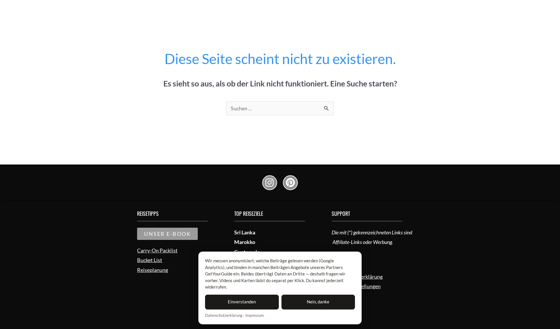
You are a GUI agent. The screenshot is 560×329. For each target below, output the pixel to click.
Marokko (244, 242)
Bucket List (327, 9)
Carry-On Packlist (157, 250)
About (401, 9)
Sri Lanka (244, 232)
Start (300, 9)
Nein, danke (318, 301)
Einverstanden (242, 301)
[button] (436, 9)
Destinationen (364, 9)
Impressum (254, 315)
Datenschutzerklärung (223, 315)
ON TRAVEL (150, 9)
